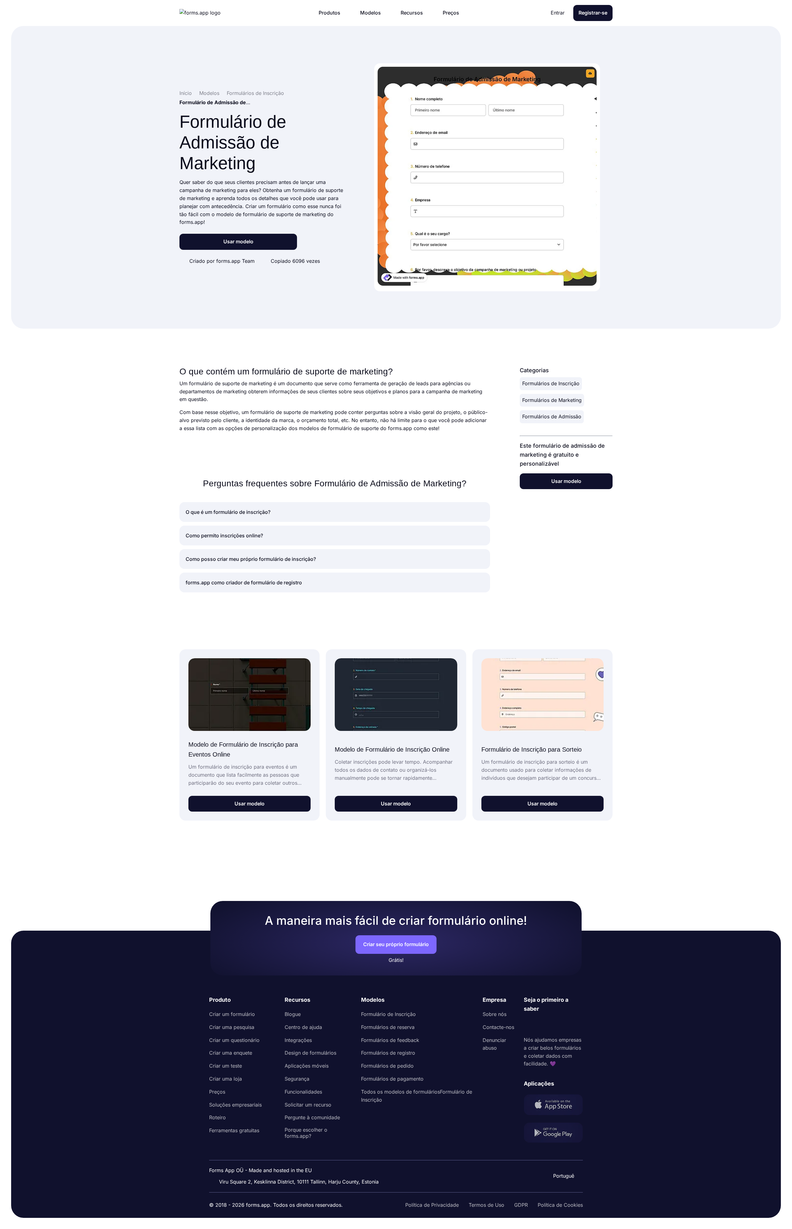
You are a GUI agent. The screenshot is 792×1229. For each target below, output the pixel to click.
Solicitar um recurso (308, 1105)
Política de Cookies (560, 1205)
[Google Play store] (553, 1134)
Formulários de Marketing (552, 400)
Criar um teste (225, 1066)
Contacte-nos (498, 1027)
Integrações (298, 1040)
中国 (563, 1159)
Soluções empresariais (235, 1105)
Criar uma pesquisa (231, 1027)
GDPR (521, 1205)
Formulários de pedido (387, 1066)
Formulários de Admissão (551, 416)
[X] (556, 1024)
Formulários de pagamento (392, 1079)
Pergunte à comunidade (312, 1117)
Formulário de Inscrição (388, 1014)
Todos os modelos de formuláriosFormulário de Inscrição (416, 1096)
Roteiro (217, 1117)
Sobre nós (494, 1014)
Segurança (297, 1079)
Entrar (558, 13)
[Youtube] (570, 1024)
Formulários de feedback (390, 1040)
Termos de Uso (486, 1205)
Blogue (293, 1014)
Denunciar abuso (494, 1044)
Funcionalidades (303, 1092)
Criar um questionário (234, 1040)
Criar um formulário (232, 1014)
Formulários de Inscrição (550, 383)
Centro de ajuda (303, 1027)
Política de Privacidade (432, 1205)
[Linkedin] (529, 1024)
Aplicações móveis (307, 1066)
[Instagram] (542, 1024)
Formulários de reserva (388, 1027)
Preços (217, 1092)
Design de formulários (310, 1053)
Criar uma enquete (230, 1053)
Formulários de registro (388, 1053)
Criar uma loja (225, 1079)
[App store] (553, 1106)
